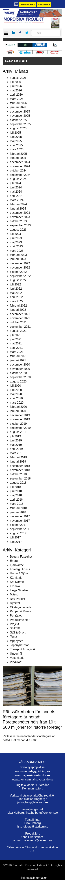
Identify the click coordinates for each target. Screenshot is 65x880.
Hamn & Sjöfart (19, 573)
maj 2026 (16, 90)
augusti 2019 (18, 432)
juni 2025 (16, 136)
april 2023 (16, 246)
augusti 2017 (18, 533)
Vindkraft (15, 662)
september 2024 (20, 174)
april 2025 (16, 145)
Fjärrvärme (17, 565)
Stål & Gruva (18, 632)
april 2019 (16, 448)
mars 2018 (16, 503)
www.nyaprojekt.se (32, 767)
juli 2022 (15, 284)
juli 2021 (15, 335)
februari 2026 (18, 103)
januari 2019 (18, 461)
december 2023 (20, 212)
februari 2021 (18, 356)
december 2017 (20, 516)
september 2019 (20, 427)
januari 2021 (18, 360)
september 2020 (20, 377)
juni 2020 (16, 389)
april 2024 (16, 195)
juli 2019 (15, 436)
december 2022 (20, 263)
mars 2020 (16, 402)
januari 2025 (18, 157)
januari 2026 (18, 107)
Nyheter (15, 602)
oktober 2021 (18, 322)
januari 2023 (18, 259)
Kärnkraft (15, 577)
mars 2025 (16, 149)
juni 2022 (16, 288)
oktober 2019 (18, 423)
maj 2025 (16, 141)
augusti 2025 (18, 128)
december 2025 (20, 111)
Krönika (15, 586)
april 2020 (16, 398)
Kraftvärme (17, 581)
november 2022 (20, 267)
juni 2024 (16, 187)
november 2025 (20, 115)
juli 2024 (15, 183)
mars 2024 (16, 200)
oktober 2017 (18, 524)
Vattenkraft (16, 657)
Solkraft (15, 628)
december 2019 (20, 415)
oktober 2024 (18, 170)
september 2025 (20, 124)
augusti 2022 (18, 280)
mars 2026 (16, 98)
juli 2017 (15, 537)
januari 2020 (18, 411)
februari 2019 (18, 457)
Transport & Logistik (22, 649)
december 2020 (20, 364)
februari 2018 (18, 508)
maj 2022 (16, 292)
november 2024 (20, 166)
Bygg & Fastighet (21, 556)
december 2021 (20, 314)
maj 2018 (16, 495)
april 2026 (16, 94)
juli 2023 (15, 233)
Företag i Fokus (20, 569)
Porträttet (15, 615)
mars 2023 (16, 250)
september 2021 (20, 326)
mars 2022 (16, 301)
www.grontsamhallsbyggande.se (32, 779)
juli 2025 (15, 132)
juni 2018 (16, 491)
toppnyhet (16, 641)
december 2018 (20, 465)
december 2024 (20, 162)
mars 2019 (16, 453)
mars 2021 (16, 351)
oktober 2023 (18, 221)
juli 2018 (15, 487)
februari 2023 (18, 254)
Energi (14, 560)
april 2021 (16, 347)
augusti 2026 (18, 77)
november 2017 (20, 520)
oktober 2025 (18, 120)
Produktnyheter (19, 619)
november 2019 (20, 419)
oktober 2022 (18, 271)
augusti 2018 (18, 482)
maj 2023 (16, 242)
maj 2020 (16, 394)
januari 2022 (18, 309)
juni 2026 (16, 86)
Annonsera (44, 4)
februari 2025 (18, 153)
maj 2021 (16, 343)
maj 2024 (16, 191)
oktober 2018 (18, 474)
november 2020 (20, 368)
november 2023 (20, 217)
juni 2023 (16, 238)
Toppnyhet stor (19, 645)
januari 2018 (18, 512)
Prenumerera (28, 4)
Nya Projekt (17, 598)
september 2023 (20, 225)
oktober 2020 (18, 373)
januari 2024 (18, 208)
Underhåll (16, 653)
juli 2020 (15, 385)
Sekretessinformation (33, 877)
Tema (13, 636)
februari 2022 (18, 305)
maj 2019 (16, 444)
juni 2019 (16, 440)
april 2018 (16, 499)
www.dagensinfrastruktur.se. (33, 775)
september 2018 (20, 478)
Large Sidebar (19, 590)
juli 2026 (15, 81)
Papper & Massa (20, 611)
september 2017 (20, 529)
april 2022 (16, 297)
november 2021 (20, 318)
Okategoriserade (20, 607)
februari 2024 (18, 204)
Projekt (14, 624)
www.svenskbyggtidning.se (32, 771)
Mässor (14, 594)
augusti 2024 (18, 179)
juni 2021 (16, 339)
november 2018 (20, 470)
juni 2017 (16, 541)
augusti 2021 (18, 330)
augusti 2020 (18, 381)
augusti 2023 (18, 229)
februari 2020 (18, 406)
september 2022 (20, 276)
